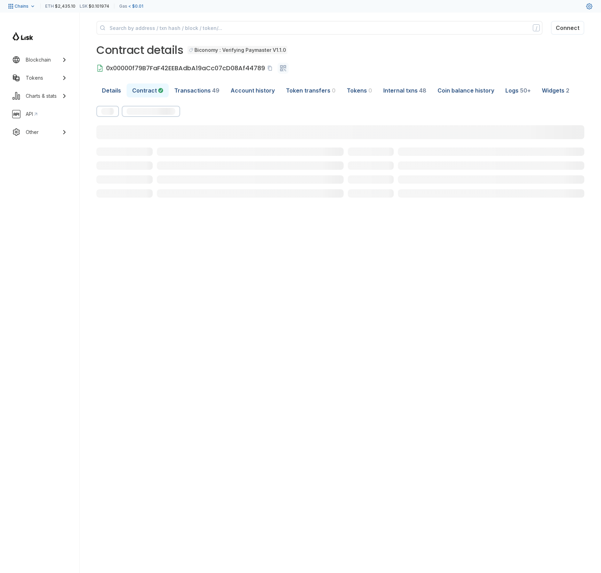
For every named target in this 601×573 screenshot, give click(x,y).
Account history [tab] (253, 90)
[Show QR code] (283, 68)
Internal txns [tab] (404, 90)
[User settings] (589, 6)
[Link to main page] (23, 36)
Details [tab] (111, 90)
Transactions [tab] (196, 90)
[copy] (271, 68)
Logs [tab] (518, 90)
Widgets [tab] (555, 90)
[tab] (148, 90)
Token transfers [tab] (311, 90)
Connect (567, 27)
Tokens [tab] (359, 90)
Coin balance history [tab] (466, 90)
